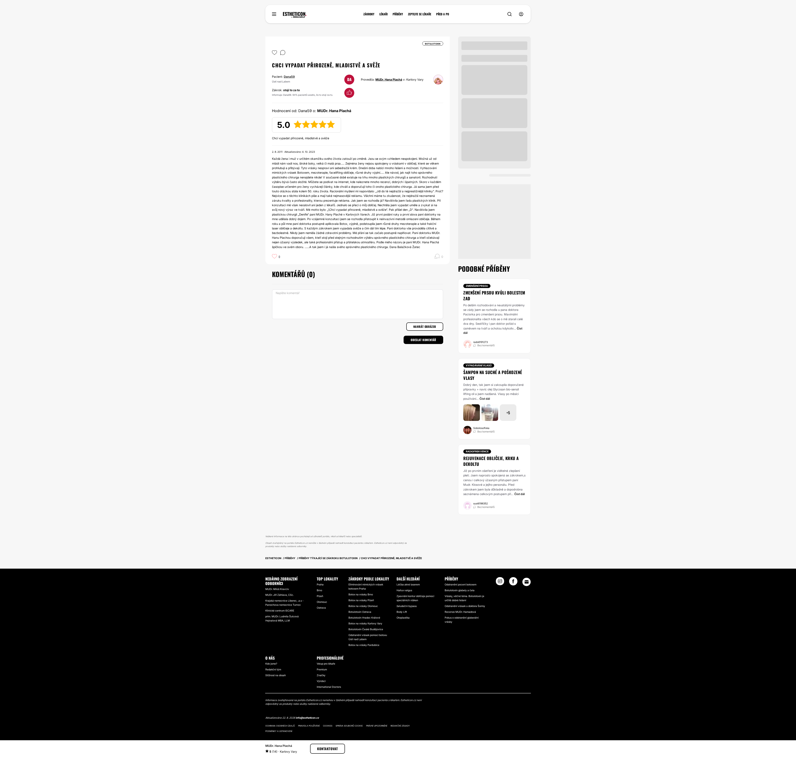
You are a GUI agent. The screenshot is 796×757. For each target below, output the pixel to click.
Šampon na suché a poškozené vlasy (492, 375)
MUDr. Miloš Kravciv (277, 589)
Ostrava (321, 607)
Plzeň (320, 596)
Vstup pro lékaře (326, 663)
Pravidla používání (309, 725)
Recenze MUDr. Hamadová (460, 611)
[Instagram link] (500, 582)
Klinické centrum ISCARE (279, 610)
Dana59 (289, 76)
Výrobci (321, 681)
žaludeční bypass (407, 606)
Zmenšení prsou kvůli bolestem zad (494, 295)
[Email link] (526, 582)
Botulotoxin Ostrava (359, 611)
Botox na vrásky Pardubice (363, 645)
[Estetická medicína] (294, 15)
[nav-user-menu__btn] (521, 14)
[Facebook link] (513, 582)
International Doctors (329, 686)
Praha (320, 584)
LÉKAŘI (383, 14)
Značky (321, 675)
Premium (322, 669)
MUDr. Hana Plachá (388, 79)
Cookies (327, 725)
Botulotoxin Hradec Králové (364, 617)
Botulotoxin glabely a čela (459, 590)
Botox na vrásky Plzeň (361, 600)
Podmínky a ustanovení (278, 731)
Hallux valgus (404, 590)
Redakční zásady (400, 725)
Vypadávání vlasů (479, 365)
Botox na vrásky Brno (360, 594)
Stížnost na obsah (275, 675)
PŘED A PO (442, 14)
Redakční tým (273, 669)
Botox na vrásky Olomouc (363, 606)
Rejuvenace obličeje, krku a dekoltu (491, 461)
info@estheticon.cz (307, 717)
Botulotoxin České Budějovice (365, 629)
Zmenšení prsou (477, 285)
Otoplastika (403, 617)
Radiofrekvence (477, 451)
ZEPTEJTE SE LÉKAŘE (419, 14)
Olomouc (322, 601)
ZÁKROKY (368, 14)
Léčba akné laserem (408, 584)
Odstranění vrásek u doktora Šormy (465, 606)
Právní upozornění (376, 725)
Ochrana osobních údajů (280, 725)
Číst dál (484, 398)
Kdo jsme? (271, 663)
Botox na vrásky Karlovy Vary (365, 623)
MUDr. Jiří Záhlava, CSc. (279, 594)
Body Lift (402, 611)
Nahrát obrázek (424, 326)
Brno (319, 590)
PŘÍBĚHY (398, 14)
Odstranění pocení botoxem (460, 584)
